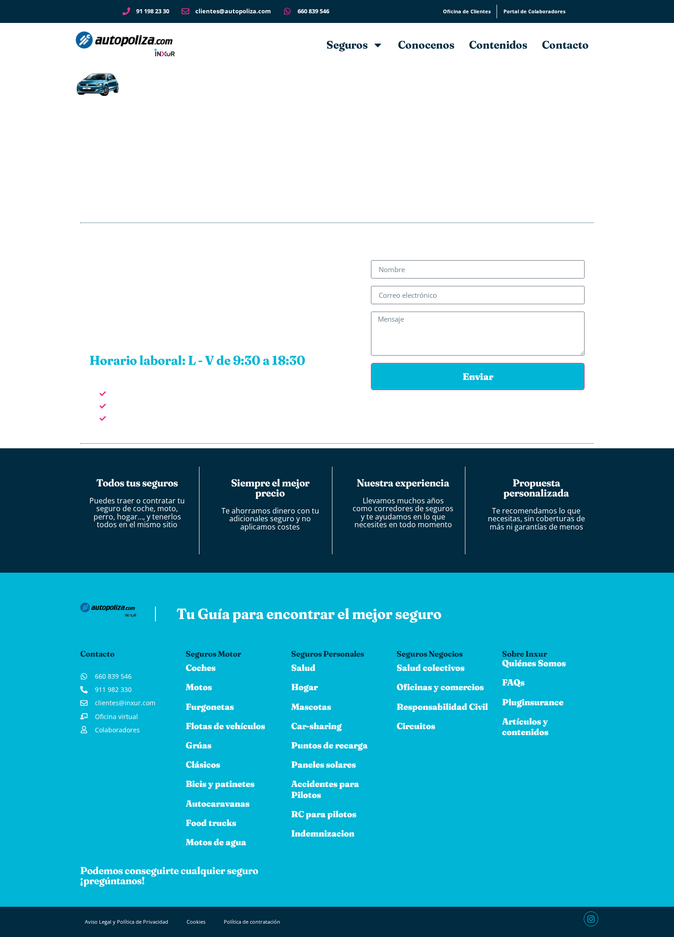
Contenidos (498, 44)
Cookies (196, 921)
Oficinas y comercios (440, 686)
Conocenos (426, 44)
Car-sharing (316, 725)
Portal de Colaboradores (534, 11)
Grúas (198, 745)
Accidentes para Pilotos (325, 789)
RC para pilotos (323, 814)
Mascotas (311, 706)
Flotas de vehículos (225, 725)
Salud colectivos (430, 667)
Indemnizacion (322, 833)
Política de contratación (252, 921)
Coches (200, 667)
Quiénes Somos (534, 663)
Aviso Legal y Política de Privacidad (126, 921)
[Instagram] (591, 918)
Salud (303, 667)
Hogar (304, 686)
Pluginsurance (533, 702)
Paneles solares (323, 764)
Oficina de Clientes (467, 11)
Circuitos (416, 725)
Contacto (565, 44)
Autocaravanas (217, 803)
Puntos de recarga (329, 745)
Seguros (347, 44)
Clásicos (203, 764)
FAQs (513, 682)
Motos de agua (216, 842)
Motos (199, 686)
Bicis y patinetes (220, 783)
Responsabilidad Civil (442, 706)
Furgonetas (210, 706)
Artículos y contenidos (525, 726)
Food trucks (211, 822)
